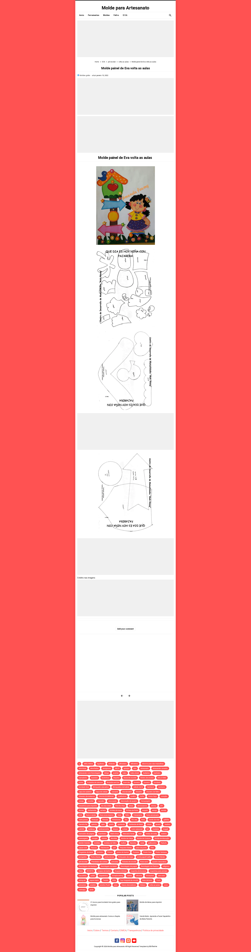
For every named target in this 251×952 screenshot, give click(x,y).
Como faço (152, 796)
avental (115, 773)
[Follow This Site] (128, 941)
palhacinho (152, 843)
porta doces (109, 857)
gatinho (94, 824)
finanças (95, 820)
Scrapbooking (117, 876)
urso (115, 885)
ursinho (93, 885)
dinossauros (142, 806)
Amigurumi (107, 768)
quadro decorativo (159, 862)
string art (82, 880)
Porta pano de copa (125, 857)
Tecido (105, 880)
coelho (133, 796)
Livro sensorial (137, 829)
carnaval (115, 792)
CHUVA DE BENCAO (106, 796)
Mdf (140, 834)
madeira (156, 829)
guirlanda (121, 824)
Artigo (106, 773)
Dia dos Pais (120, 806)
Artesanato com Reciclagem (89, 773)
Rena (81, 871)
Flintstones (116, 820)
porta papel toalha (144, 857)
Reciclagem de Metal (109, 866)
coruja (81, 801)
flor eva (134, 820)
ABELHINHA (88, 764)
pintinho (100, 852)
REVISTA (90, 871)
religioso (166, 866)
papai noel (83, 848)
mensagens (83, 838)
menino (164, 834)
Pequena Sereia (126, 848)
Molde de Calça (127, 838)
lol (148, 829)
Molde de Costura (143, 838)
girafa (111, 824)
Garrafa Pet (83, 824)
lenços (115, 829)
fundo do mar (154, 820)
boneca (137, 782)
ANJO (117, 768)
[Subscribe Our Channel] (134, 941)
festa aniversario (152, 815)
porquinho (83, 857)
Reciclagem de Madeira (88, 866)
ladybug (91, 829)
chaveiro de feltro (152, 792)
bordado (157, 782)
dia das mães (106, 806)
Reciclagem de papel (129, 866)
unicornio (82, 885)
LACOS (81, 829)
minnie (104, 838)
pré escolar (83, 862)
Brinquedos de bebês (121, 787)
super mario (94, 880)
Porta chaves (96, 857)
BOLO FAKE (162, 778)
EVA (80, 815)
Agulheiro (100, 764)
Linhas (124, 829)
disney (153, 806)
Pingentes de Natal (86, 852)
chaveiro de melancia (87, 796)
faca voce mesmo (106, 815)
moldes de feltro (110, 843)
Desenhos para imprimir (88, 806)
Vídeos (142, 885)
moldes (97, 843)
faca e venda (91, 815)
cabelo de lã (138, 787)
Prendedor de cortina (99, 862)
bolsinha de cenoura (95, 782)
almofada (82, 768)
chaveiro (139, 792)
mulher (123, 843)
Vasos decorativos (129, 885)
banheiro (157, 773)
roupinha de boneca (138, 871)
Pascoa (94, 848)
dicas (131, 806)
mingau (95, 838)
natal (142, 843)
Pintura (110, 852)
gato (103, 824)
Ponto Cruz (147, 852)
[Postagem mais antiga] (129, 696)
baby (124, 773)
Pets (152, 848)
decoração (112, 801)
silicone (139, 876)
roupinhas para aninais (158, 871)
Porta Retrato (160, 857)
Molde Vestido (84, 843)
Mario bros (114, 834)
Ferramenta (138, 815)
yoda (91, 890)
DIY (161, 806)
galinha (166, 820)
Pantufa (164, 843)
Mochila (114, 838)
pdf (114, 848)
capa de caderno (85, 792)
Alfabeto (111, 764)
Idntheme (153, 946)
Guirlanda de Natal (136, 824)
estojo (154, 810)
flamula (105, 820)
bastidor (94, 778)
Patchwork (105, 848)
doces (81, 810)
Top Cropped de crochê (129, 880)
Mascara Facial (128, 834)
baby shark (135, 773)
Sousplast (150, 876)
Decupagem (145, 801)
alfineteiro (123, 764)
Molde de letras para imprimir (151, 902)
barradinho (83, 778)
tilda (114, 880)
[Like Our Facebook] (116, 941)
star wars (161, 876)
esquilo (145, 810)
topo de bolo (147, 880)
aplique (126, 768)
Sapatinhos (103, 876)
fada (119, 815)
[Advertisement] (125, 38)
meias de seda (151, 834)
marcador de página (86, 834)
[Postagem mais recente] (122, 696)
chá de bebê (127, 792)
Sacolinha (82, 876)
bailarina (146, 773)
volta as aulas (155, 885)
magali (165, 829)
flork (143, 820)
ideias (149, 824)
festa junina (83, 820)
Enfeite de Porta (132, 810)
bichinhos (105, 778)
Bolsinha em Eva (113, 782)
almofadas (94, 768)
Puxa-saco (144, 862)
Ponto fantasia (161, 852)
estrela (163, 810)
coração (164, 796)
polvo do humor (123, 852)
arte (134, 768)
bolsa (81, 782)
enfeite (103, 810)
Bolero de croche (147, 778)
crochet (90, 801)
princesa (115, 862)
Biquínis (116, 778)
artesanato (145, 768)
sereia (129, 876)
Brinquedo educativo (101, 787)
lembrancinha (104, 829)
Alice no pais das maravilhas (153, 764)
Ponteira (136, 852)
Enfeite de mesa (116, 810)
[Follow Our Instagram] (122, 941)
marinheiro (102, 834)
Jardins (167, 824)
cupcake (101, 801)
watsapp (82, 890)
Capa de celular (101, 792)
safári (93, 876)
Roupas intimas (121, 871)
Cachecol (150, 787)
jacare (158, 824)
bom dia (126, 782)
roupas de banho (104, 871)
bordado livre (84, 787)
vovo (166, 885)
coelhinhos (122, 796)
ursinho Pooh (105, 885)
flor (126, 820)
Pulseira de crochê (129, 862)
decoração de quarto (129, 801)
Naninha (133, 843)
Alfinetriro (134, 764)
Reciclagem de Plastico (150, 866)
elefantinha (92, 810)
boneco (147, 782)
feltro (127, 815)
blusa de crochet (130, 778)
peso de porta (141, 848)
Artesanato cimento (160, 768)
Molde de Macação (162, 838)
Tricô (158, 880)
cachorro (161, 787)
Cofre (142, 796)
